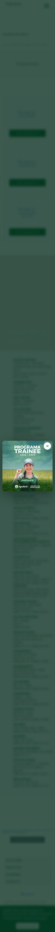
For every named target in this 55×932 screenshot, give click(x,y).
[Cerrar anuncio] (47, 446)
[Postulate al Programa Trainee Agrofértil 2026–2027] (27, 466)
